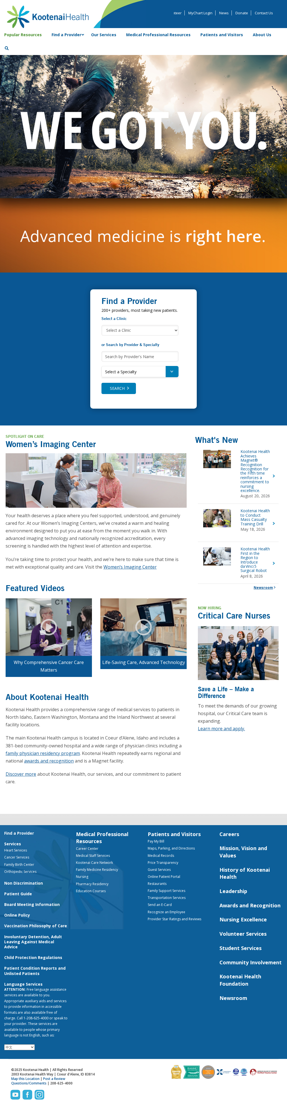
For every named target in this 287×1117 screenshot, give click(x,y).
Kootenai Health (48, 17)
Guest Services (159, 869)
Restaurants (157, 883)
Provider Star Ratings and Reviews (174, 919)
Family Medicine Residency (97, 869)
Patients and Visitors (174, 834)
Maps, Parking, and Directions (171, 848)
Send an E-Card (160, 904)
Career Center (87, 848)
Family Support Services (166, 890)
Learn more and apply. (221, 728)
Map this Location (25, 1078)
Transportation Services (167, 897)
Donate (241, 12)
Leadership (233, 891)
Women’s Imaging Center (130, 567)
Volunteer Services (243, 933)
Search (117, 388)
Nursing (82, 876)
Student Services (240, 948)
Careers (229, 834)
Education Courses (91, 891)
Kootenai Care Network (94, 862)
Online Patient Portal (164, 876)
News (224, 12)
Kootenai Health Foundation (240, 980)
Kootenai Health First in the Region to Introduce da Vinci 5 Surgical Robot (255, 559)
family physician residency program (43, 753)
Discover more (21, 774)
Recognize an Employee (166, 912)
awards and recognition (49, 761)
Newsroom (263, 587)
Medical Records (161, 855)
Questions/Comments (29, 1083)
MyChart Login (200, 12)
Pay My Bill (156, 841)
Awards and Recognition (250, 905)
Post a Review (54, 1078)
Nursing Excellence (243, 919)
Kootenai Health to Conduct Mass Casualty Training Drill (255, 517)
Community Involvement (250, 962)
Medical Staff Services (93, 855)
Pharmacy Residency (92, 884)
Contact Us (264, 12)
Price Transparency (163, 862)
